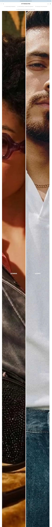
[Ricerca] (3, 4)
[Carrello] (50, 4)
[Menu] (1, 4)
